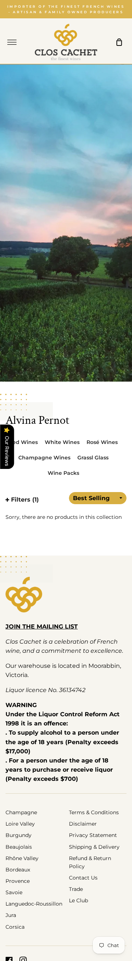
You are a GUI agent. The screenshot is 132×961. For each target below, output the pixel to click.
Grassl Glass (93, 457)
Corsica (15, 927)
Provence (18, 881)
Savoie (14, 892)
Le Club (78, 900)
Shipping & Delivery (94, 847)
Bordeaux (18, 869)
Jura (11, 915)
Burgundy (19, 835)
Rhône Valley (22, 858)
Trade (76, 889)
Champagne (21, 812)
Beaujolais (19, 847)
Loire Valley (20, 823)
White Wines (62, 442)
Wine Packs (63, 473)
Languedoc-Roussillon (34, 903)
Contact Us (83, 877)
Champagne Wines (44, 457)
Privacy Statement (93, 835)
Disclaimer (83, 823)
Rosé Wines (102, 442)
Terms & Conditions (94, 812)
